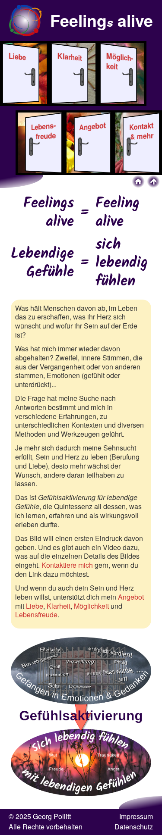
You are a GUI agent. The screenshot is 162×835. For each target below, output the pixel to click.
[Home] (138, 181)
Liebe (34, 606)
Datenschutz (133, 827)
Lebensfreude (36, 614)
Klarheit (58, 606)
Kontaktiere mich (67, 565)
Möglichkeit (91, 606)
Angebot (131, 597)
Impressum (136, 816)
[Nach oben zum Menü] (153, 181)
